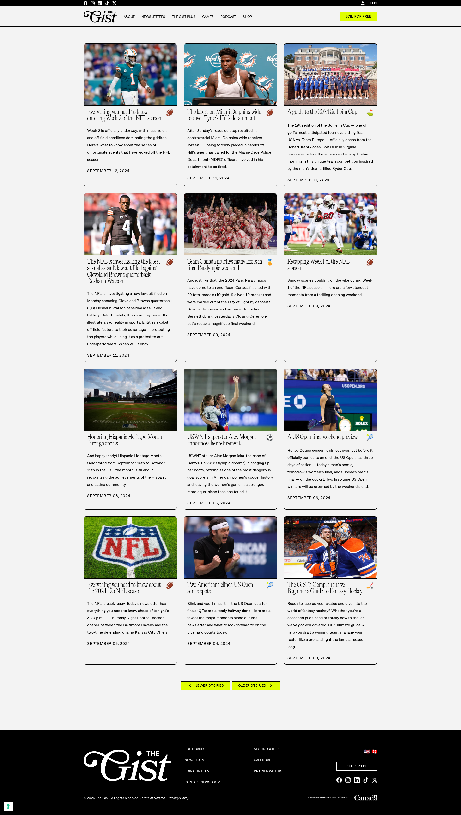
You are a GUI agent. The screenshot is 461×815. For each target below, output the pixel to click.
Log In (371, 3)
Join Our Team (197, 771)
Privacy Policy (178, 798)
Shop (247, 16)
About (129, 16)
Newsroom (195, 760)
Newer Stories (205, 686)
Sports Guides (267, 749)
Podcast (228, 16)
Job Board (194, 749)
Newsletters (153, 16)
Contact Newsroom (202, 782)
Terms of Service (152, 798)
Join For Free (358, 16)
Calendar (262, 760)
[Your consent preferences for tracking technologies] (8, 806)
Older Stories (256, 686)
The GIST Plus (183, 16)
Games (208, 16)
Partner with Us (268, 771)
